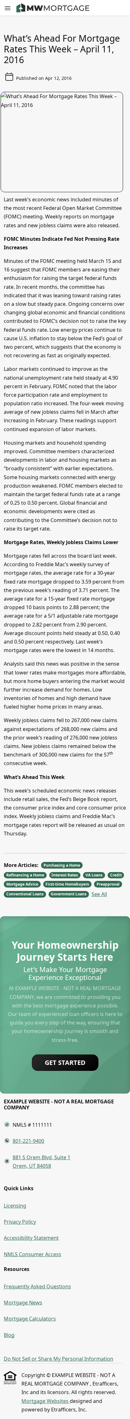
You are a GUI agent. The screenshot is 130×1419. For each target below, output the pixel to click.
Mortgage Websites (45, 1401)
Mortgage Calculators (30, 1318)
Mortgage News (23, 1302)
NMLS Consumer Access (32, 1254)
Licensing (15, 1205)
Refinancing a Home (25, 875)
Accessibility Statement (31, 1237)
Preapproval (108, 884)
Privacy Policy (20, 1221)
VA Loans (94, 875)
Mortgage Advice (22, 884)
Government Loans (68, 894)
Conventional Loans (25, 894)
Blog (9, 1335)
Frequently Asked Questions (37, 1286)
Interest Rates (64, 875)
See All (99, 894)
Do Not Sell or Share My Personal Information (58, 1358)
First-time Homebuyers (67, 884)
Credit (116, 875)
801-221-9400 (28, 1140)
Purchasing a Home (62, 865)
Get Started (65, 1062)
